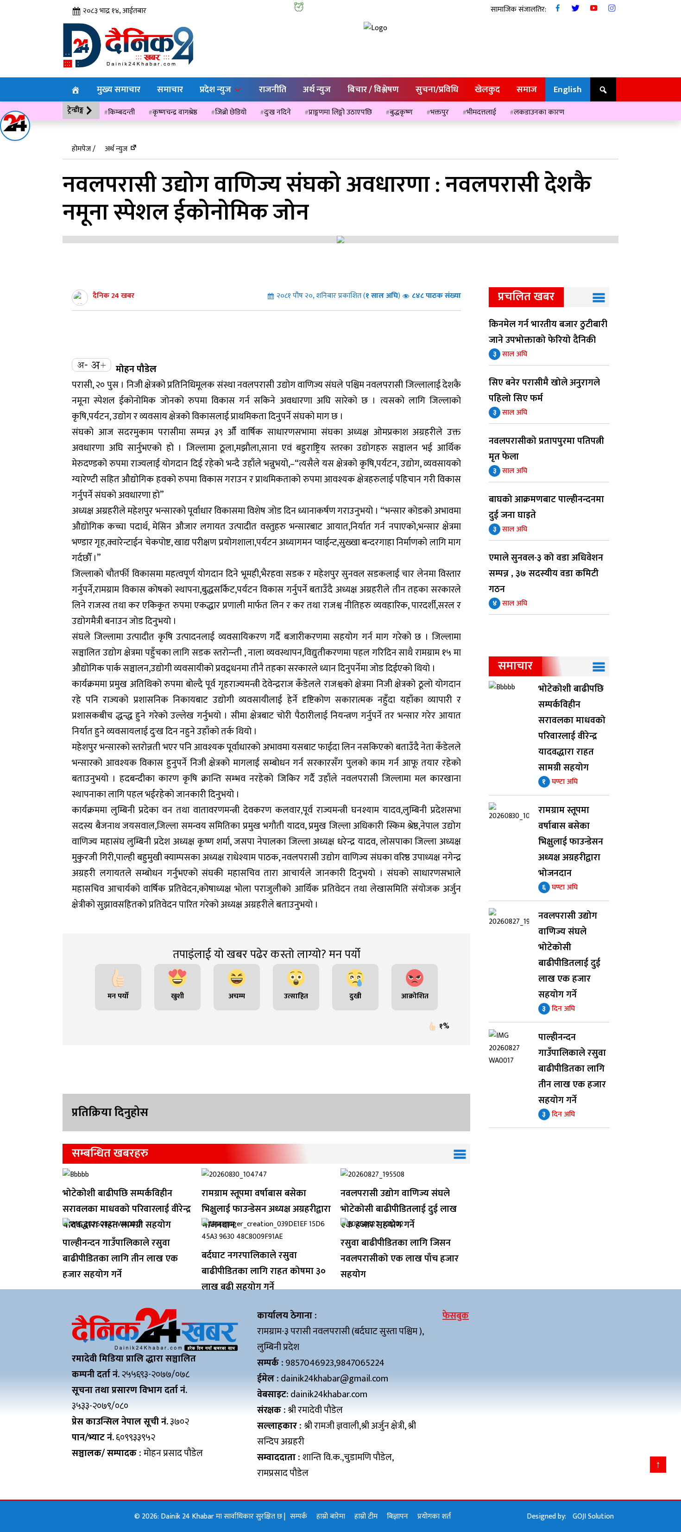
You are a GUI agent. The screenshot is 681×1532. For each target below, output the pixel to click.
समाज (527, 89)
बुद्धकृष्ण (401, 112)
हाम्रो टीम (366, 1516)
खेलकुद (487, 89)
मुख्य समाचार (118, 89)
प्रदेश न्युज (216, 89)
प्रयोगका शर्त (434, 1516)
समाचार (170, 89)
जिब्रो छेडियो (230, 112)
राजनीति (272, 89)
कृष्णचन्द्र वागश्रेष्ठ (174, 112)
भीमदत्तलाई (481, 112)
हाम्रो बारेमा (330, 1516)
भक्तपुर (439, 112)
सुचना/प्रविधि (437, 89)
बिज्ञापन (397, 1516)
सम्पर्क (298, 1516)
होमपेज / (83, 149)
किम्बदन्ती (121, 112)
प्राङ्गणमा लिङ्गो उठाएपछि (340, 112)
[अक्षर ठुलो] (98, 365)
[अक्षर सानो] (82, 365)
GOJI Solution (593, 1516)
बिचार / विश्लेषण (373, 89)
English (568, 89)
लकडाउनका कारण (539, 112)
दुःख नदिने (277, 112)
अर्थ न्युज (317, 89)
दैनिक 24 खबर (113, 296)
